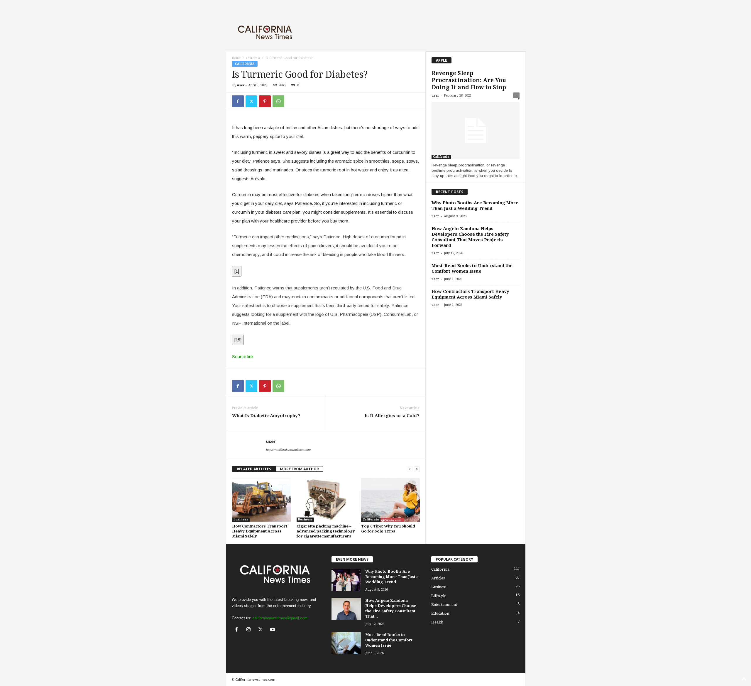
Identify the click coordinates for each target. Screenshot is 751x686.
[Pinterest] (265, 101)
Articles (438, 578)
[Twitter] (251, 101)
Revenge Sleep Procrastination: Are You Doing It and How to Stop (469, 80)
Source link (242, 356)
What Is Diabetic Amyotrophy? (266, 415)
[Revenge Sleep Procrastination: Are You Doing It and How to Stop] (476, 130)
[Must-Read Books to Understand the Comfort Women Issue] (346, 643)
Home (236, 58)
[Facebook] (238, 101)
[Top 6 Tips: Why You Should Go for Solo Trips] (390, 500)
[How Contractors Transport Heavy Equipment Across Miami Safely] (261, 500)
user (241, 85)
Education (440, 613)
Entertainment (444, 604)
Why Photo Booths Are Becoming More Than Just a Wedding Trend (475, 205)
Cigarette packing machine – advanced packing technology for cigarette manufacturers (326, 531)
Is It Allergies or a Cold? (392, 415)
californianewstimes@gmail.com (280, 618)
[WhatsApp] (278, 101)
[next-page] (417, 469)
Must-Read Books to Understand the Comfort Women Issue (472, 268)
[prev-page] (410, 469)
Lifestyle (438, 596)
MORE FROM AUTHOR (299, 469)
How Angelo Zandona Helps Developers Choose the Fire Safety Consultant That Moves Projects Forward (470, 237)
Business (241, 519)
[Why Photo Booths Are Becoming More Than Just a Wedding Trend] (346, 580)
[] (236, 271)
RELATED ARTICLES (254, 469)
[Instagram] (250, 630)
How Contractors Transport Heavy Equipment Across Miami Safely (259, 531)
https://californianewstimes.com (288, 449)
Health (437, 622)
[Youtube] (273, 630)
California (253, 58)
